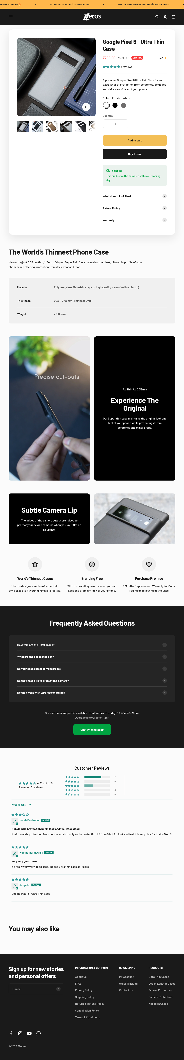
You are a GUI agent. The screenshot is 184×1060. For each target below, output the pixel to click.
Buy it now (134, 154)
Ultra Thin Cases (159, 976)
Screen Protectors (160, 990)
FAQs (78, 983)
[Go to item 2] (37, 127)
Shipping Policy (84, 997)
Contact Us (126, 990)
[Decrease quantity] (108, 124)
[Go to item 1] (23, 127)
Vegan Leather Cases (162, 983)
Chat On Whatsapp (92, 729)
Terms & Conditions (87, 1017)
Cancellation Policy (87, 1010)
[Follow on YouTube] (29, 1033)
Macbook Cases (158, 1003)
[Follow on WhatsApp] (38, 1033)
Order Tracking (128, 983)
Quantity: (108, 115)
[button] (112, 66)
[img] (20, 814)
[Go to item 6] (95, 127)
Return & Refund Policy (89, 1003)
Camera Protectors (160, 997)
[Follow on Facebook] (11, 1033)
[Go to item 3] (52, 127)
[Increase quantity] (123, 124)
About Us (81, 976)
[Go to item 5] (80, 127)
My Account (126, 976)
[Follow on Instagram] (20, 1033)
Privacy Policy (83, 990)
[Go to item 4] (66, 127)
